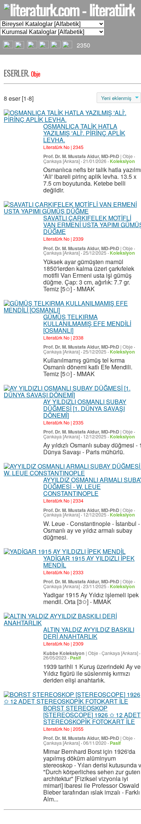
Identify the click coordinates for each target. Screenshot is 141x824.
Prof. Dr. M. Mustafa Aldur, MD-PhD (81, 156)
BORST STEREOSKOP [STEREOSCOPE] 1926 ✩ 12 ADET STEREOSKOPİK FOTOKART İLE (92, 715)
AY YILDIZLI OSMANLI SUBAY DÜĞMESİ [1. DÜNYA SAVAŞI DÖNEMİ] (84, 408)
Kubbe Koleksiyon (64, 653)
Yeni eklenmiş (116, 98)
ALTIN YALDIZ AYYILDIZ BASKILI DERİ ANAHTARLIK (88, 633)
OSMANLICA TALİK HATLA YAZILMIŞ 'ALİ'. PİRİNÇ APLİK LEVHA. (84, 133)
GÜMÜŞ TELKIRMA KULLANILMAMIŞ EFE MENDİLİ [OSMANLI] (87, 323)
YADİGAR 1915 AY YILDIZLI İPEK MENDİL (89, 561)
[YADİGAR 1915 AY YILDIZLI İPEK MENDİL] (65, 551)
